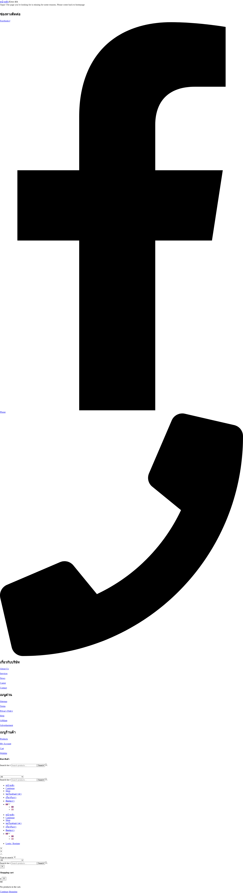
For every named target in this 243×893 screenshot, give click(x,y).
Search (41, 765)
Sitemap (3, 701)
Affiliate (3, 720)
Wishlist (3, 753)
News (2, 678)
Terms (2, 706)
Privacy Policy (6, 711)
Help (2, 716)
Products (4, 739)
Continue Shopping (8, 891)
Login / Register (13, 843)
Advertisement (6, 725)
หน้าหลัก (4, 2)
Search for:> (5, 765)
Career (3, 683)
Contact (3, 688)
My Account (5, 744)
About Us (4, 669)
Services (3, 673)
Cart (2, 748)
